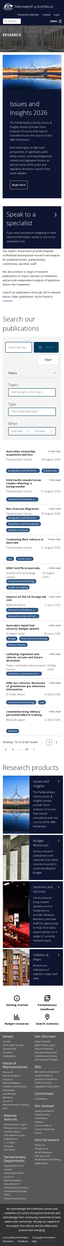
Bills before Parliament (47, 1071)
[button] (56, 21)
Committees (41, 1098)
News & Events (42, 1041)
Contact (46, 14)
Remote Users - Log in (15, 1128)
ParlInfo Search (12, 1131)
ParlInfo (7, 301)
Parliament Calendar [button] (28, 14)
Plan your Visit (42, 1155)
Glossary (8, 1146)
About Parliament (44, 1048)
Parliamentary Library (46, 1056)
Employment (10, 1138)
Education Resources (46, 1052)
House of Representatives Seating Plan (16, 1104)
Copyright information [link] (43, 1237)
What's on (40, 1145)
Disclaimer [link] (8, 1241)
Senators (7, 1052)
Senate (6, 1041)
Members (8, 1097)
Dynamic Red (9, 1048)
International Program (46, 1059)
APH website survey (14, 1135)
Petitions (39, 1121)
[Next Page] (34, 749)
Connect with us (43, 1125)
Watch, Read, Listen (45, 1045)
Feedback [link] (23, 1241)
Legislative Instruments (47, 1086)
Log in (57, 14)
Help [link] (34, 1241)
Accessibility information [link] (15, 1237)
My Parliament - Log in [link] (15, 1124)
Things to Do (41, 1148)
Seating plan (9, 1056)
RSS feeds (9, 1149)
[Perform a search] (5, 21)
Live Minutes (9, 1093)
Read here (19, 185)
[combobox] (11, 392)
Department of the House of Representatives (14, 1176)
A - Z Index (9, 1142)
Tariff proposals (43, 1082)
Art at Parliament (43, 1152)
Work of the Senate (13, 1045)
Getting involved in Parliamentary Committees (44, 1114)
